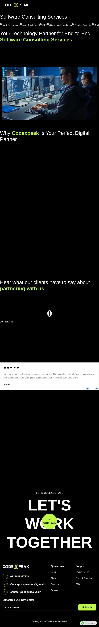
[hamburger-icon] (94, 5)
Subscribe (87, 607)
